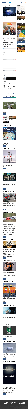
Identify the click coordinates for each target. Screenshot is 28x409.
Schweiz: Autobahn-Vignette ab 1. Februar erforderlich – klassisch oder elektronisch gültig (8, 282)
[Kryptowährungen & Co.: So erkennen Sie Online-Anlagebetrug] (9, 244)
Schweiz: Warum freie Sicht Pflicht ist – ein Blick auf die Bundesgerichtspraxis (8, 126)
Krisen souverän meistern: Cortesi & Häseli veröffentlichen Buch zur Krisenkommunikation (9, 362)
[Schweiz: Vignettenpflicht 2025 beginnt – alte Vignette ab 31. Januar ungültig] (9, 266)
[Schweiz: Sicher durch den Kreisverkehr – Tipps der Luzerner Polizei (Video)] (9, 105)
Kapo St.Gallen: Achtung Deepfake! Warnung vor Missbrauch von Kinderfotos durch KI (9, 305)
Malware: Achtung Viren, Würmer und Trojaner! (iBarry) (9, 93)
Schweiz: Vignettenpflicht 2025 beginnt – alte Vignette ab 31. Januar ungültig (9, 260)
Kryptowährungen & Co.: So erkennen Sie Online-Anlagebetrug (8, 240)
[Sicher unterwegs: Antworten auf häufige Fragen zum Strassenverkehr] (9, 197)
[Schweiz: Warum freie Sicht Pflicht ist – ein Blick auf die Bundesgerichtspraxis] (9, 133)
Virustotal (4, 92)
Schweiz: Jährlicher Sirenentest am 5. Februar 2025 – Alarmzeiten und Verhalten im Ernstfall (9, 148)
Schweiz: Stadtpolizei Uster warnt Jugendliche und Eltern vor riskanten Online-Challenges (9, 341)
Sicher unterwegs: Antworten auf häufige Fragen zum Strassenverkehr (8, 191)
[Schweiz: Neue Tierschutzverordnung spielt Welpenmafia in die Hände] (9, 177)
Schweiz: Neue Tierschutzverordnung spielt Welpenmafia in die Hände (9, 171)
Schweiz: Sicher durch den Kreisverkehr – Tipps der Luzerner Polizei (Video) (8, 100)
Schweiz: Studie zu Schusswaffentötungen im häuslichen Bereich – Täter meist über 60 (9, 212)
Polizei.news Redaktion (7, 16)
